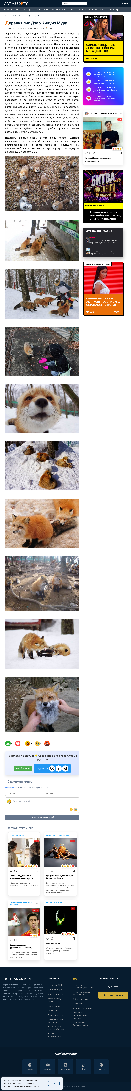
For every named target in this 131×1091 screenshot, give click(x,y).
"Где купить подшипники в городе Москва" (103, 75)
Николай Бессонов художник (98, 158)
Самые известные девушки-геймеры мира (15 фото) (100, 48)
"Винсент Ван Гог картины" (104, 83)
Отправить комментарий (42, 817)
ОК (54, 1083)
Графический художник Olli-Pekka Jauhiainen (60, 877)
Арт (29, 10)
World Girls (49, 10)
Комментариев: (92, 162)
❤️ (114, 149)
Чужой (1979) (53, 943)
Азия (71, 10)
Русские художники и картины (103, 113)
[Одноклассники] (59, 768)
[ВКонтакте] (52, 768)
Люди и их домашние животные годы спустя (21, 877)
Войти (125, 3)
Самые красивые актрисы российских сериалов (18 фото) (103, 301)
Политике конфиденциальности (24, 1086)
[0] (8, 743)
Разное (110, 10)
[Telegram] (65, 768)
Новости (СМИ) (11, 10)
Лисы (57, 44)
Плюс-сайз (61, 10)
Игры (101, 10)
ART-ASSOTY (16, 3)
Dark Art (37, 10)
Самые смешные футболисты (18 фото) (21, 946)
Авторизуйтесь (11, 788)
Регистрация (115, 995)
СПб (23, 10)
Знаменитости (83, 10)
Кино (94, 10)
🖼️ (76, 809)
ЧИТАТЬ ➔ (91, 58)
